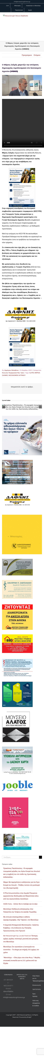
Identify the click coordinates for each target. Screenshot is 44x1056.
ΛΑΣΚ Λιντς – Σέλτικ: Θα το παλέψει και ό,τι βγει (20, 904)
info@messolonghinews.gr (22, 1)
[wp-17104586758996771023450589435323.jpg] (20, 303)
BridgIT (29, 1017)
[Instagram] (23, 984)
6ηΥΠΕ (31, 373)
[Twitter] (26, 984)
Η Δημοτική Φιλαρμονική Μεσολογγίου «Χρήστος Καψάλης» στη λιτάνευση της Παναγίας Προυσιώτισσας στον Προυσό (21, 928)
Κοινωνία (5, 373)
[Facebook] (20, 984)
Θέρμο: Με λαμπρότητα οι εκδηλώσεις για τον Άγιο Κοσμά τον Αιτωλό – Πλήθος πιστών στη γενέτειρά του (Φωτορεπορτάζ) (21, 885)
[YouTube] (17, 984)
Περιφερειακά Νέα (14, 373)
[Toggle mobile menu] (40, 15)
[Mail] (22, 987)
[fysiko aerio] (22, 169)
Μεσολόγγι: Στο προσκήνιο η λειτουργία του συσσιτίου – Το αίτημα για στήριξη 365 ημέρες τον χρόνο (21, 950)
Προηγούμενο (27, 55)
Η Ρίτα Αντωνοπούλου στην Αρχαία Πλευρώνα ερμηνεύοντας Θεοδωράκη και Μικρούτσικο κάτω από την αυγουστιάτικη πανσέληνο (21, 896)
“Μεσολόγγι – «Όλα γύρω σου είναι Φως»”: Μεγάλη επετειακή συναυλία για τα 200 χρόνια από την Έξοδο (21, 960)
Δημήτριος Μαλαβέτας (11, 370)
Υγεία (22, 373)
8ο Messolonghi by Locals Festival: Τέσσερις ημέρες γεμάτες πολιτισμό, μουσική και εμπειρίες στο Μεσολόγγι (20, 939)
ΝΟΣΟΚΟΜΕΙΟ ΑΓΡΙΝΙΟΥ (17, 375)
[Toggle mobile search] (36, 15)
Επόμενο (37, 55)
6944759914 (8, 991)
